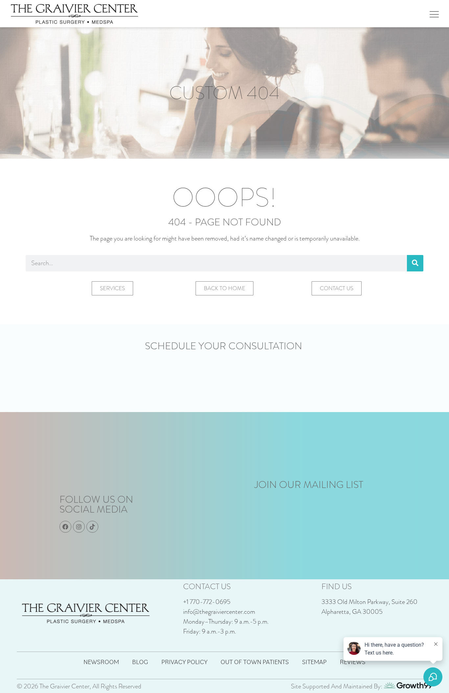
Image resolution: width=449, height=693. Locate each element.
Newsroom (101, 662)
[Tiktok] (92, 527)
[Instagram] (79, 527)
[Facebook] (65, 527)
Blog (140, 662)
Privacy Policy (184, 662)
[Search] (415, 263)
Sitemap (314, 662)
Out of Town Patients (255, 662)
